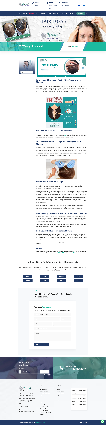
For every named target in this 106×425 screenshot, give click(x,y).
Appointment (80, 13)
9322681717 (61, 252)
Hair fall (38, 85)
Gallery (49, 13)
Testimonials (55, 13)
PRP (65, 135)
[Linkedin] (84, 6)
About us (25, 13)
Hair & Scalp (31, 13)
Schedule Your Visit (27, 72)
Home (20, 13)
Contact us (70, 13)
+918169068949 (65, 5)
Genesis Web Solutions (40, 422)
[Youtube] (81, 6)
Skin (37, 13)
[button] (86, 13)
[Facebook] (79, 6)
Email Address (22, 368)
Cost (62, 13)
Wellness (43, 13)
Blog (66, 13)
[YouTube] (81, 423)
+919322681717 (65, 4)
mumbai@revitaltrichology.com (78, 252)
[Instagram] (74, 6)
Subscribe (45, 371)
